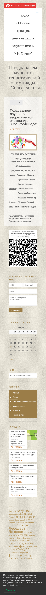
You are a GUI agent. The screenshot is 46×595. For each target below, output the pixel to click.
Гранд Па (19, 516)
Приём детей (18, 415)
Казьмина (12, 526)
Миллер (13, 535)
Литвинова (30, 532)
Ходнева (24, 543)
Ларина (31, 526)
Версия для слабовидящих (22, 5)
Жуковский (19, 523)
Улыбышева (25, 541)
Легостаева (17, 532)
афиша (22, 546)
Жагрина (27, 519)
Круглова (22, 525)
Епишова (11, 520)
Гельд (11, 517)
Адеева (12, 511)
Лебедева (17, 528)
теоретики (24, 553)
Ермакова (19, 520)
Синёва (19, 538)
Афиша (16, 393)
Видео (15, 397)
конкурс (22, 549)
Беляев (12, 514)
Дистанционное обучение (24, 402)
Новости (16, 410)
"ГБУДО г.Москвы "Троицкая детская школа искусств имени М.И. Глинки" (23, 34)
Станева (26, 538)
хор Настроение (20, 557)
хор (25, 555)
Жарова (12, 523)
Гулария (30, 517)
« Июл (11, 359)
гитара (29, 546)
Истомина (29, 523)
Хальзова (13, 543)
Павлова (31, 535)
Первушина (12, 538)
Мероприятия (19, 406)
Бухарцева (26, 514)
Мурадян (22, 535)
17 (11, 347)
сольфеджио (14, 553)
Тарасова (13, 540)
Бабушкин (24, 511)
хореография (28, 558)
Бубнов (17, 514)
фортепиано (16, 555)
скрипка (32, 550)
